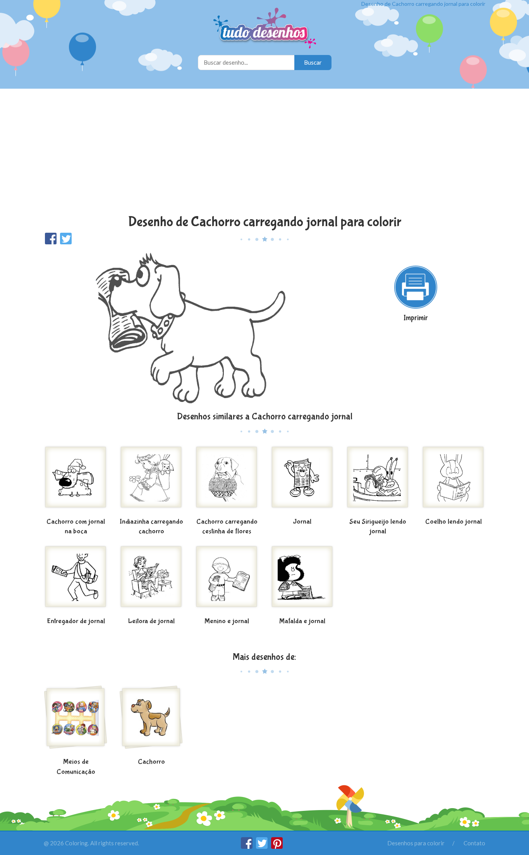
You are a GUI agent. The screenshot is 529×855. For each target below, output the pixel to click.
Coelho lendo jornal (453, 522)
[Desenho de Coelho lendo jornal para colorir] (453, 480)
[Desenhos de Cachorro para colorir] (151, 720)
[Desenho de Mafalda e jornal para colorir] (302, 580)
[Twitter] (262, 846)
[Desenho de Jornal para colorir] (302, 480)
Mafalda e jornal (302, 621)
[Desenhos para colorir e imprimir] (264, 29)
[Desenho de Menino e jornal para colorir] (227, 580)
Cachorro (151, 762)
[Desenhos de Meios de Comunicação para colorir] (76, 720)
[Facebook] (247, 846)
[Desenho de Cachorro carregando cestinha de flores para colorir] (227, 480)
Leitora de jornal (151, 621)
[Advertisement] (264, 152)
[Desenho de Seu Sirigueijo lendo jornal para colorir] (378, 480)
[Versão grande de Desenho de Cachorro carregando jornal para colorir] (189, 327)
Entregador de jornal (76, 621)
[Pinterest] (277, 846)
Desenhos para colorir (416, 843)
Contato (474, 843)
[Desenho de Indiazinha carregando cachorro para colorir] (151, 480)
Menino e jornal (226, 621)
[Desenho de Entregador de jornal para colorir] (76, 580)
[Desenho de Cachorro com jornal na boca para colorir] (76, 480)
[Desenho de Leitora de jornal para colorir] (151, 580)
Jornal (302, 522)
